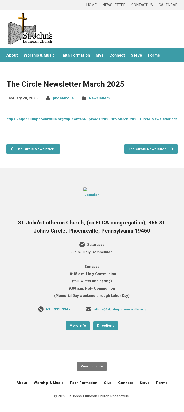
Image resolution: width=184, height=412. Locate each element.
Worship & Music (39, 55)
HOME (91, 5)
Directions (105, 326)
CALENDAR (168, 5)
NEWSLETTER (114, 5)
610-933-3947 (58, 309)
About (12, 55)
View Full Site (92, 366)
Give (100, 55)
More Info (77, 326)
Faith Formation (75, 55)
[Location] (92, 195)
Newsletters (99, 98)
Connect (117, 55)
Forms (154, 55)
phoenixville (63, 98)
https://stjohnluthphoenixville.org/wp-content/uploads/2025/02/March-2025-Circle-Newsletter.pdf (91, 119)
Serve (136, 55)
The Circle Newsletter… (35, 149)
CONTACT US (142, 5)
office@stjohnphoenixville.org (120, 309)
